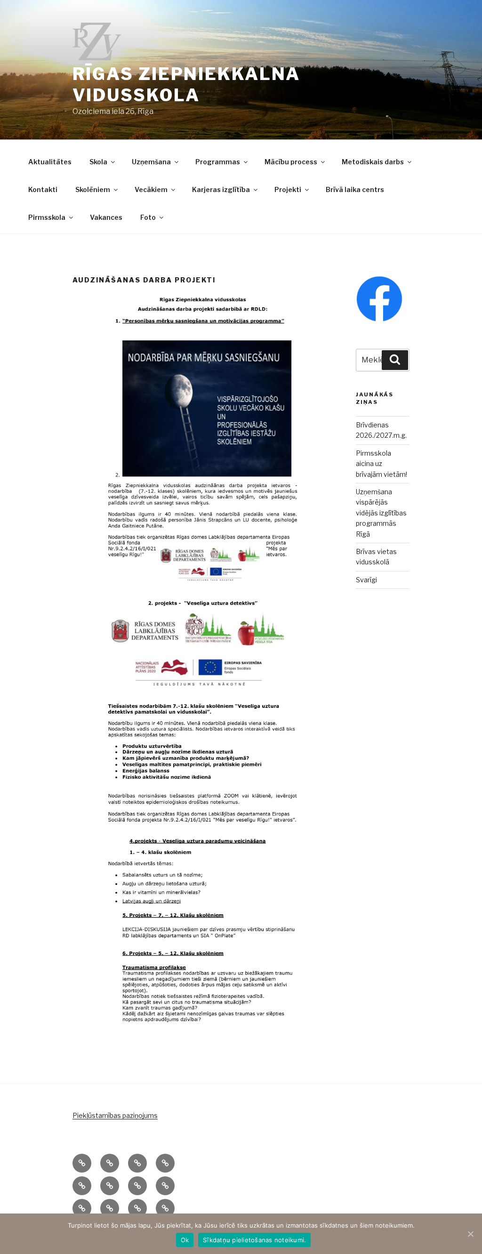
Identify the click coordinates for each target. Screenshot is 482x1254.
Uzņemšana (151, 162)
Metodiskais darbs (373, 162)
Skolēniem (92, 189)
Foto (148, 217)
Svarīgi (366, 580)
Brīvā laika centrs (355, 189)
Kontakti (42, 189)
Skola (98, 162)
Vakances (106, 217)
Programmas (217, 162)
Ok (185, 1240)
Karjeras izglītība (221, 189)
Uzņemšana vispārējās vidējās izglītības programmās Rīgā (381, 513)
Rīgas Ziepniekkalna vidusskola (186, 84)
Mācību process (291, 162)
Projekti (287, 189)
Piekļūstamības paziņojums (115, 1115)
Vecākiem (151, 189)
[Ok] (470, 1233)
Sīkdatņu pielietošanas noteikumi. (254, 1240)
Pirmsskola (46, 217)
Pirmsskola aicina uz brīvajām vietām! (381, 463)
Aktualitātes (50, 162)
